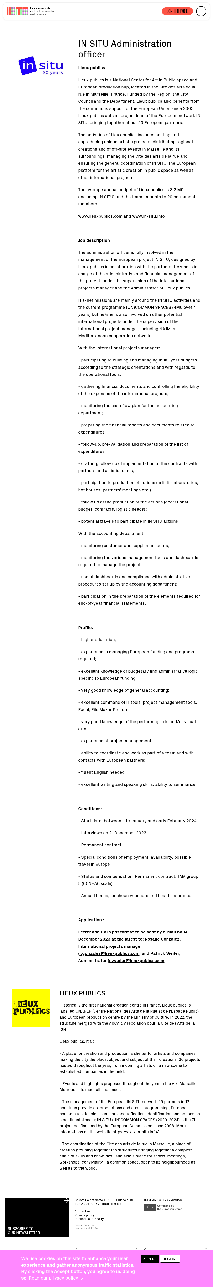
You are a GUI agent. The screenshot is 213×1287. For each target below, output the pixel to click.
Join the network (177, 11)
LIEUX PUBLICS (82, 992)
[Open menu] (201, 11)
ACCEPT (149, 1258)
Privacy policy (85, 1215)
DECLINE (170, 1259)
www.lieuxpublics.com (100, 216)
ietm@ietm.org (111, 1203)
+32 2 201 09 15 (86, 1203)
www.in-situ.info (148, 216)
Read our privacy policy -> (56, 1278)
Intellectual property (89, 1219)
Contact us (82, 1211)
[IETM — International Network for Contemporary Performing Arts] (17, 11)
